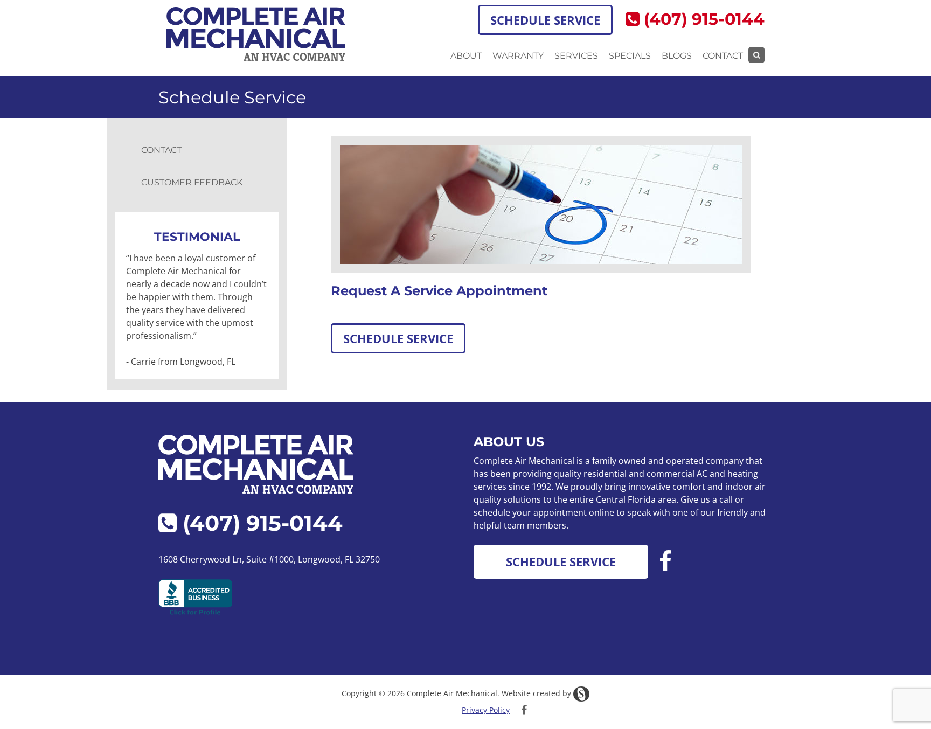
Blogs (677, 56)
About (466, 56)
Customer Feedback (191, 182)
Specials (630, 56)
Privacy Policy (486, 710)
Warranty (518, 56)
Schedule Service (545, 20)
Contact (723, 56)
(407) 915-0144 (702, 19)
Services (576, 56)
